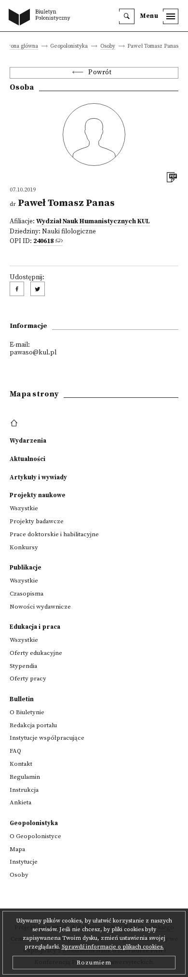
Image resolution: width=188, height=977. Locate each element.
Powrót (99, 72)
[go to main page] (41, 18)
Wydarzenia (28, 441)
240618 (43, 241)
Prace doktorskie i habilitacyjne (54, 534)
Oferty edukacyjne (36, 653)
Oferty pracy (28, 678)
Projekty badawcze (37, 521)
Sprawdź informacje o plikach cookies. (113, 946)
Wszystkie (24, 508)
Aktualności (27, 459)
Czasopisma (26, 593)
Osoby (107, 46)
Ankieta (20, 802)
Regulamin (25, 777)
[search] (126, 16)
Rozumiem (94, 962)
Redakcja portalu (33, 725)
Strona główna (20, 46)
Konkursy (24, 547)
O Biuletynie (27, 712)
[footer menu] (15, 423)
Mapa (17, 849)
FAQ (15, 751)
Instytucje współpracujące (47, 738)
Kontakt (21, 764)
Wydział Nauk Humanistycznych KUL (93, 221)
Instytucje (24, 862)
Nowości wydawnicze (40, 607)
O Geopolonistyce (35, 836)
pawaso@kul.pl (33, 353)
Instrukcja (24, 790)
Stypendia (23, 666)
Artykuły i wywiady (38, 477)
